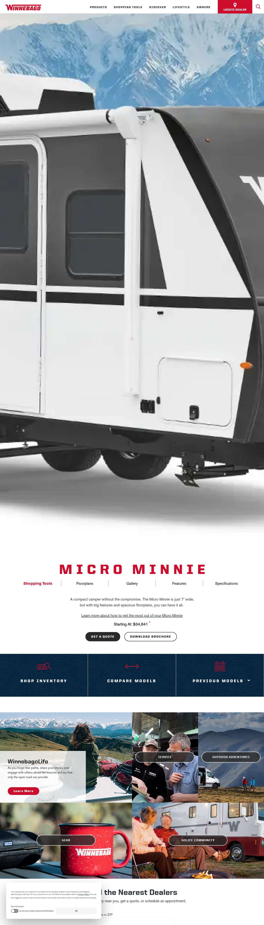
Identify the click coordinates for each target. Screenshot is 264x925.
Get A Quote (102, 636)
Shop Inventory (43, 681)
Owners (203, 7)
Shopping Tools (128, 7)
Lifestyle (181, 7)
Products (98, 7)
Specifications (226, 583)
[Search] (258, 7)
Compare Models (131, 681)
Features (179, 583)
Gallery (132, 583)
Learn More (23, 791)
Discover (157, 7)
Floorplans (84, 583)
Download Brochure (150, 636)
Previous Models (218, 681)
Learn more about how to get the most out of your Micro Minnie (132, 615)
